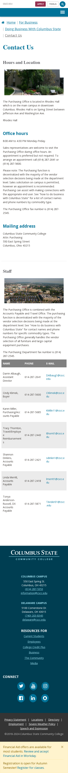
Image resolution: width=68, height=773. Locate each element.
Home (11, 22)
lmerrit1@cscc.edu (55, 480)
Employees (34, 641)
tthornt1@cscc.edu (55, 434)
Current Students (34, 636)
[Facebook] (21, 698)
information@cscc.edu (34, 593)
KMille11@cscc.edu (55, 412)
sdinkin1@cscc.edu (55, 459)
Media (34, 663)
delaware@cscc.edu (34, 619)
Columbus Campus (34, 576)
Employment (16, 724)
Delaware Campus (34, 603)
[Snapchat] (45, 698)
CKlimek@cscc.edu (55, 394)
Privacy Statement (15, 720)
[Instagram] (45, 686)
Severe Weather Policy (42, 724)
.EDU (8, 3)
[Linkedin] (33, 698)
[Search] (63, 4)
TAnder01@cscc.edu (55, 503)
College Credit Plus (34, 647)
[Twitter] (21, 686)
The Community (34, 658)
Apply (40, 4)
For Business (28, 22)
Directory (53, 720)
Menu (62, 9)
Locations (37, 720)
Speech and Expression (34, 728)
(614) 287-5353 (34, 589)
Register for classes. (30, 768)
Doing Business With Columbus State (33, 29)
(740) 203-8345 (34, 615)
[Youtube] (33, 686)
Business (34, 652)
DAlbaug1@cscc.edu (55, 376)
